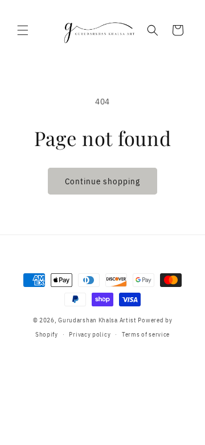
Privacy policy (89, 334)
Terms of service (146, 334)
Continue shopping (102, 181)
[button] (22, 30)
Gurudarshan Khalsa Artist (97, 320)
